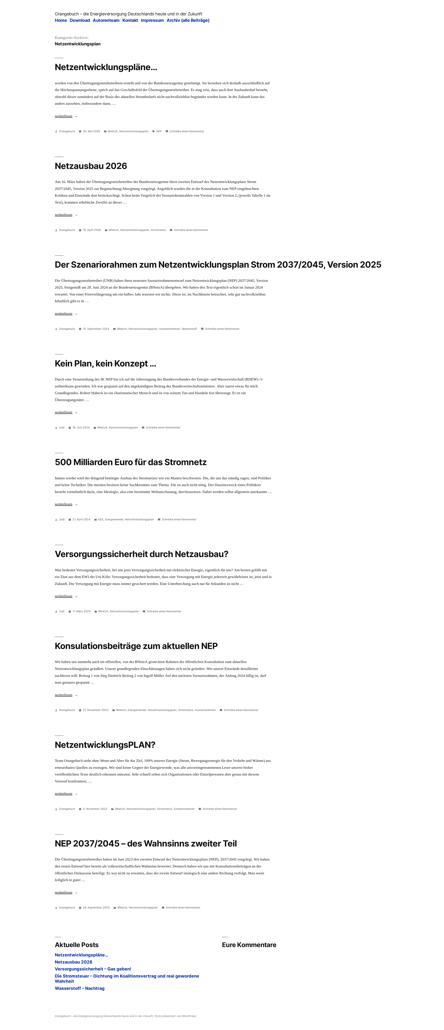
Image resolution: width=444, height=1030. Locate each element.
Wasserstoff (189, 328)
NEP (159, 131)
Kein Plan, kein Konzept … (105, 363)
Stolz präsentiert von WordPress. (176, 1016)
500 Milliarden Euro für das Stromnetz (131, 462)
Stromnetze (158, 230)
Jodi (62, 427)
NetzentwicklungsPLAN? (105, 745)
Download (80, 20)
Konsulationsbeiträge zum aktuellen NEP (136, 646)
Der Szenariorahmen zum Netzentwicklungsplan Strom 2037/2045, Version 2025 (218, 264)
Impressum (152, 20)
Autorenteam (106, 20)
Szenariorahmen (169, 328)
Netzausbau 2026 (91, 166)
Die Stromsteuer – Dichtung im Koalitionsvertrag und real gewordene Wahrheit (127, 978)
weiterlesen (66, 116)
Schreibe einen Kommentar (187, 131)
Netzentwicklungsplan (133, 131)
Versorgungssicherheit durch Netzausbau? (141, 554)
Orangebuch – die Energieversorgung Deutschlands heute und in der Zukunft (128, 13)
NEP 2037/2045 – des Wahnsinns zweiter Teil (146, 843)
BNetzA (113, 131)
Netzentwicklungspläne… (106, 67)
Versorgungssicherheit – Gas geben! (93, 968)
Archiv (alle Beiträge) (188, 20)
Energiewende (114, 519)
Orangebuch (67, 131)
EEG (100, 519)
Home (61, 20)
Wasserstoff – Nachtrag (80, 988)
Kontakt (130, 20)
